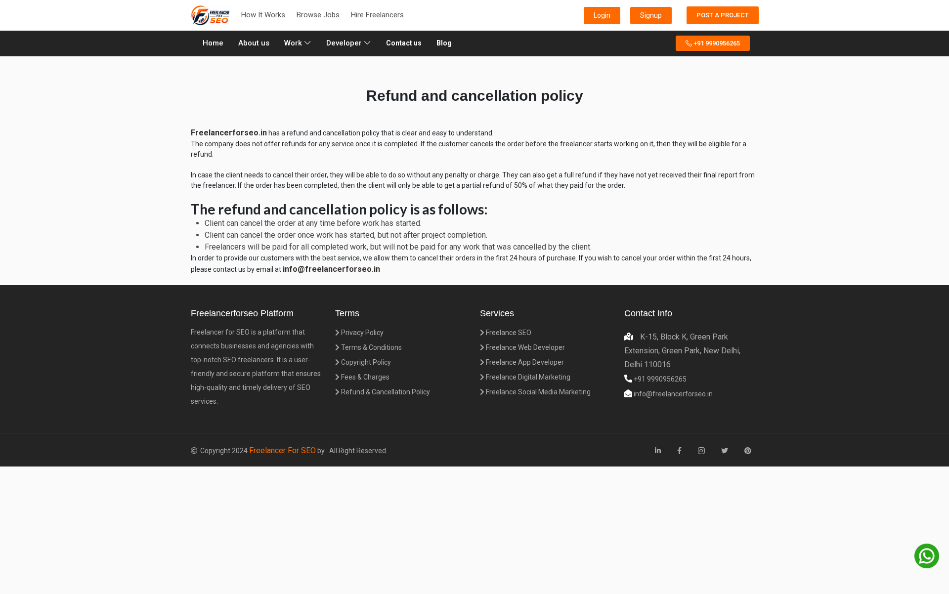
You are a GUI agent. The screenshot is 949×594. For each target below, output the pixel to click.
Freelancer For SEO (282, 450)
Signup (651, 15)
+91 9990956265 (716, 43)
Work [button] (294, 43)
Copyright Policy (365, 362)
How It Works (263, 14)
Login (602, 15)
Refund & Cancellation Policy (385, 392)
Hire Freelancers (377, 14)
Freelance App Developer (524, 362)
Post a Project (722, 15)
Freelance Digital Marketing (527, 377)
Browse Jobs (318, 14)
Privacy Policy (362, 333)
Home (215, 42)
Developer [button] (345, 43)
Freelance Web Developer (524, 347)
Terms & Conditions (371, 347)
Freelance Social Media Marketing (537, 392)
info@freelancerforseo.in (672, 394)
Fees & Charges (364, 377)
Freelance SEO (507, 333)
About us (253, 43)
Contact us (404, 43)
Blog (444, 43)
